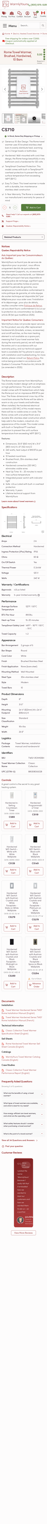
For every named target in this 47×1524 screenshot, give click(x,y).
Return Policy (33, 358)
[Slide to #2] (21, 118)
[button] (20, 14)
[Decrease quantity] (4, 207)
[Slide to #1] (8, 118)
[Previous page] (5, 89)
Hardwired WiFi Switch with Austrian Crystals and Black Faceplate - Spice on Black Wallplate (35, 958)
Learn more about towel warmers (17, 501)
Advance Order (36, 985)
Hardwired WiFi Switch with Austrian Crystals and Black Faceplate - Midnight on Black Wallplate (12, 959)
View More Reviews (23, 1232)
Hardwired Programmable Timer (35, 805)
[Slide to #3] (34, 118)
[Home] (6, 4)
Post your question (14, 1146)
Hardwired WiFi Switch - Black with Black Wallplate (35, 851)
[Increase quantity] (15, 207)
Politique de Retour (33, 305)
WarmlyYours (19, 4)
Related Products (12, 237)
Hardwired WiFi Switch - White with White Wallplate (12, 851)
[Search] (43, 25)
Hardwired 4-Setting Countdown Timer (11, 806)
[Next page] (41, 89)
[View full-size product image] (23, 89)
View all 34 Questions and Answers (18, 1140)
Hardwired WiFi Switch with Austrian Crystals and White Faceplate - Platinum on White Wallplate (35, 903)
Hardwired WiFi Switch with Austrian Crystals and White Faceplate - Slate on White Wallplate (12, 902)
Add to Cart (35, 207)
